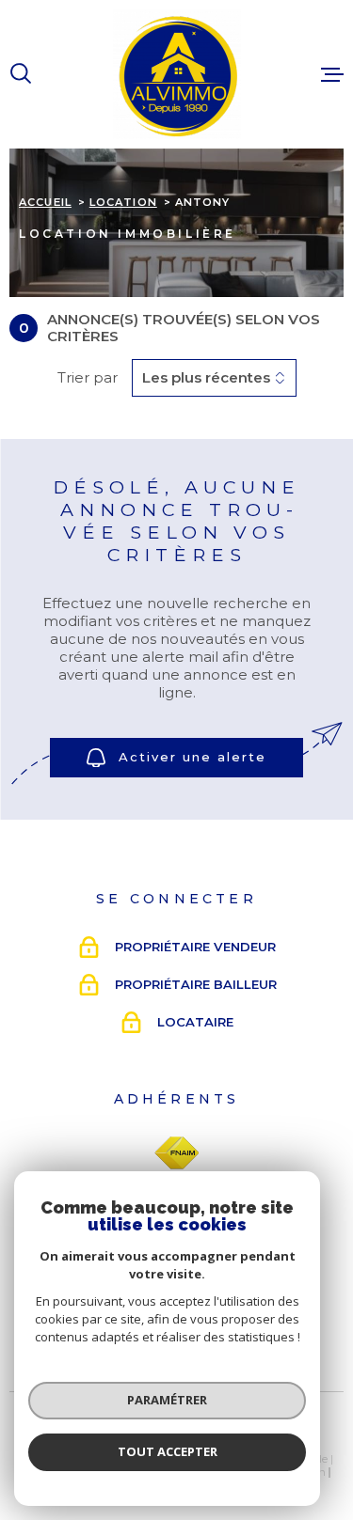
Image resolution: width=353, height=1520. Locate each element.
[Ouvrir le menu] (332, 74)
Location (123, 202)
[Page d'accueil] (177, 74)
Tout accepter (167, 1451)
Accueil (45, 202)
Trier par (87, 377)
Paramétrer (167, 1399)
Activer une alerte (192, 756)
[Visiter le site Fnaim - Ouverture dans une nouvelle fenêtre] (176, 1153)
